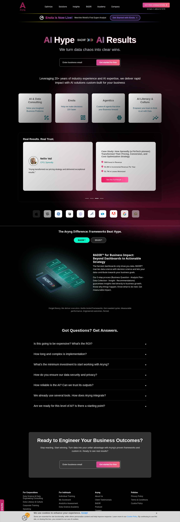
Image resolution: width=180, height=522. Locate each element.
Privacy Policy (137, 496)
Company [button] (115, 7)
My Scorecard (65, 500)
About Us (99, 496)
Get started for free (108, 62)
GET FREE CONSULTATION (155, 5)
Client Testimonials (103, 500)
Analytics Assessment (68, 503)
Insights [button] (76, 7)
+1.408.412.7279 (158, 9)
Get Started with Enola (124, 18)
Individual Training (67, 496)
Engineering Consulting (33, 497)
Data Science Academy (69, 507)
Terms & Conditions (139, 500)
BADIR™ (82, 240)
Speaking (27, 509)
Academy (101, 7)
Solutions (63, 7)
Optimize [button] (48, 7)
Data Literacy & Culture (33, 502)
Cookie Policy (137, 503)
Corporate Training (31, 505)
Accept (84, 513)
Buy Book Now (2, 508)
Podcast (98, 507)
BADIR (88, 7)
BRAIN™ (98, 240)
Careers (98, 510)
